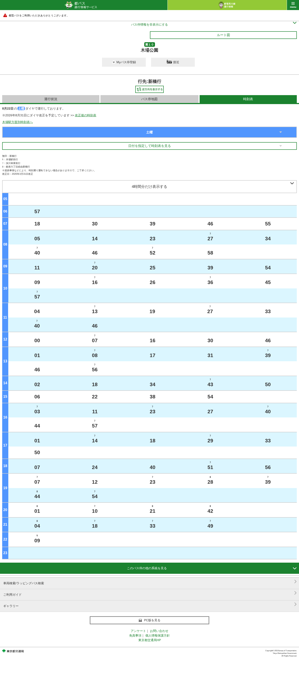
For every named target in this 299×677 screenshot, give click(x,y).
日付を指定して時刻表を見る (149, 146)
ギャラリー (150, 604)
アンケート (138, 631)
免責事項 (135, 635)
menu (293, 5)
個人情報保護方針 (157, 635)
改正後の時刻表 (85, 115)
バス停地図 (149, 99)
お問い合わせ (159, 631)
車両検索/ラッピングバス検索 (150, 581)
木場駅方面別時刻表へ (17, 122)
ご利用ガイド (150, 593)
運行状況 (50, 99)
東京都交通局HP (149, 640)
